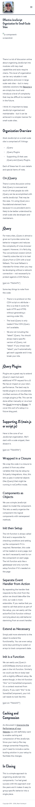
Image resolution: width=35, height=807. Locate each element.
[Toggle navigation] (31, 7)
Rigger (25, 404)
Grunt (9, 404)
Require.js (27, 86)
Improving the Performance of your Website (16, 728)
